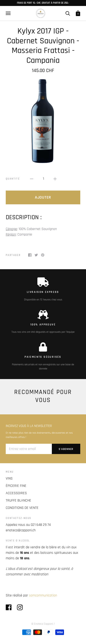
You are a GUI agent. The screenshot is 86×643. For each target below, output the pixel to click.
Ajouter (43, 197)
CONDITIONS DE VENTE (22, 507)
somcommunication (43, 595)
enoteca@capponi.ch (21, 530)
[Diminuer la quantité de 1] (32, 179)
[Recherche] (67, 13)
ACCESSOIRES (16, 493)
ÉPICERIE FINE (16, 485)
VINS (9, 478)
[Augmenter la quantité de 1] (55, 179)
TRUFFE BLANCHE (18, 500)
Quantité (13, 178)
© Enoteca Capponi (42, 624)
